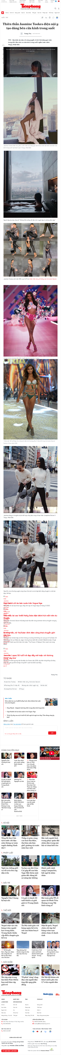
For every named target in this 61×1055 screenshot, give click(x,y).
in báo (49, 17)
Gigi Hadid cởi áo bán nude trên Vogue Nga (22, 603)
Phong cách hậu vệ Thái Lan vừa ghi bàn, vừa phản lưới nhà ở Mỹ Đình (32, 764)
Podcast (40, 999)
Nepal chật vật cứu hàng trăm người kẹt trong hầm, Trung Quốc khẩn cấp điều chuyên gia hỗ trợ (10, 931)
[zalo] (46, 1031)
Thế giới (34, 12)
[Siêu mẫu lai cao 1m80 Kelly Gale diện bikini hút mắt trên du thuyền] (51, 702)
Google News (57, 17)
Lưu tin (3, 54)
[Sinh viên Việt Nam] (48, 994)
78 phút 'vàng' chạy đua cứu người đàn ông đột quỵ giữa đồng (29, 981)
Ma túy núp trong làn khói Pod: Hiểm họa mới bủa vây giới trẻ (9, 981)
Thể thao (51, 12)
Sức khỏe (28, 12)
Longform (4, 1002)
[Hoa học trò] (58, 994)
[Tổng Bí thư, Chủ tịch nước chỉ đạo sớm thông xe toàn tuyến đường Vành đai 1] (10, 830)
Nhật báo (16, 999)
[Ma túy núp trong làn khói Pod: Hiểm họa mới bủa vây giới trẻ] (10, 970)
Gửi (52, 733)
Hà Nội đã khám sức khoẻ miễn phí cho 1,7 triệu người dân (50, 979)
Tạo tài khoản (17, 724)
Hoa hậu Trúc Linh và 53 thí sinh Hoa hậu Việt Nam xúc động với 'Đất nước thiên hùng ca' (31, 784)
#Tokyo (21, 689)
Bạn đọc (39, 1012)
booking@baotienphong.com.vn (42, 1023)
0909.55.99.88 (38, 1021)
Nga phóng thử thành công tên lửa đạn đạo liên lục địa (23, 952)
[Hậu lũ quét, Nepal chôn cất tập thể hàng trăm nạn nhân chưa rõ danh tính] (50, 918)
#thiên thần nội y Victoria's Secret (29, 682)
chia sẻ (42, 17)
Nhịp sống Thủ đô (29, 1015)
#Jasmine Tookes (10, 682)
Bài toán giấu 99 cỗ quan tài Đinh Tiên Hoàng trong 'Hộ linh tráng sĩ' (6, 804)
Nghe (3, 45)
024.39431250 (7, 1023)
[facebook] (56, 1)
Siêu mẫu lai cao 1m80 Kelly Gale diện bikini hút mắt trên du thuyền (23, 702)
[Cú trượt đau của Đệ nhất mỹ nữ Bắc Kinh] (32, 796)
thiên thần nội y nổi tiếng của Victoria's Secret (43, 279)
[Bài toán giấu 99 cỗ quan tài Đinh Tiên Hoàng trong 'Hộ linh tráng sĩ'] (6, 796)
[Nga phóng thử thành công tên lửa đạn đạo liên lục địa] (23, 944)
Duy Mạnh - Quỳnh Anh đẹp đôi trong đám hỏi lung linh (25, 708)
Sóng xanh (17, 12)
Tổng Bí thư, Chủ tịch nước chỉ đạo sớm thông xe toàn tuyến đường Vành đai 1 (9, 843)
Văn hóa (27, 1010)
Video (3, 999)
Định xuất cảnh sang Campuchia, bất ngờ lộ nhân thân (49, 872)
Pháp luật (45, 12)
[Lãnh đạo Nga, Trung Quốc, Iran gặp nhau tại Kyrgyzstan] (53, 944)
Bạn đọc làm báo (11, 1051)
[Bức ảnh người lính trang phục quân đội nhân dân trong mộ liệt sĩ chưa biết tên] (50, 830)
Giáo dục (3, 1012)
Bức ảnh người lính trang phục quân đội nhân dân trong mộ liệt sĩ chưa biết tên (50, 842)
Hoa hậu (27, 1012)
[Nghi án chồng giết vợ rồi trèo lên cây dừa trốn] (10, 860)
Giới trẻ (39, 12)
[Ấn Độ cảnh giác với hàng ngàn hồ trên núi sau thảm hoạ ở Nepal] (30, 918)
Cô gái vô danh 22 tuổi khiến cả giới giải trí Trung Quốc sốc (6, 783)
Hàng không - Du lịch (6, 1015)
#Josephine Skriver (10, 689)
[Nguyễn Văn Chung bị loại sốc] (6, 756)
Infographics (17, 1002)
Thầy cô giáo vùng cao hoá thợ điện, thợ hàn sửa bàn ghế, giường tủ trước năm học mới (30, 843)
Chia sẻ (3, 49)
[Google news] (51, 1031)
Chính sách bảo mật (15, 1037)
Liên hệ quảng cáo (38, 1019)
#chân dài (44, 685)
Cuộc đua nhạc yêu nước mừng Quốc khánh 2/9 (19, 763)
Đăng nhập (6, 724)
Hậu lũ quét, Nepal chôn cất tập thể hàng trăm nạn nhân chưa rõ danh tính (49, 930)
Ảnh (26, 999)
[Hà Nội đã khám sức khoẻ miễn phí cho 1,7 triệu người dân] (50, 970)
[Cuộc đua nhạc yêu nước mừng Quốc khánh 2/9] (19, 756)
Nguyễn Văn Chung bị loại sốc (5, 762)
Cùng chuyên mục (10, 750)
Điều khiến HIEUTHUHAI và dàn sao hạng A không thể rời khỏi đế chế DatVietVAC (19, 805)
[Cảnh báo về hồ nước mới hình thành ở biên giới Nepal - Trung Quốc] (38, 944)
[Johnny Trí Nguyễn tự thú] (19, 775)
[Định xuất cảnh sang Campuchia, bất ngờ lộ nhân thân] (50, 860)
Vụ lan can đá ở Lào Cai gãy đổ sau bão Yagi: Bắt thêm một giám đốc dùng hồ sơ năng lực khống (29, 873)
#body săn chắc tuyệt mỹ (30, 685)
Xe (14, 1010)
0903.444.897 (7, 1031)
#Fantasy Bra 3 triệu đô (11, 685)
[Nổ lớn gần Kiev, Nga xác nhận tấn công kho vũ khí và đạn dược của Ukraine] (7, 944)
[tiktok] (42, 1032)
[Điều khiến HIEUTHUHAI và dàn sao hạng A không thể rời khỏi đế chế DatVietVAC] (19, 796)
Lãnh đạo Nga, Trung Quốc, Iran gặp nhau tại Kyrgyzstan (53, 952)
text (46, 17)
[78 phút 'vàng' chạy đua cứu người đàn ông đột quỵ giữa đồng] (30, 970)
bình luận (53, 17)
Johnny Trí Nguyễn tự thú (19, 780)
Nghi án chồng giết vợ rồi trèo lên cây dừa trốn (9, 870)
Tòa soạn (4, 1019)
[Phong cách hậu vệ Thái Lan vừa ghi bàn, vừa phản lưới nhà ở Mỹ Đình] (32, 756)
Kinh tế (12, 12)
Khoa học (15, 1012)
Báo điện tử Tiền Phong (31, 6)
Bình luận (3, 58)
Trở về (3, 63)
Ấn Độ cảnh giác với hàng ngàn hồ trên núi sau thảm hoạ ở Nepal (30, 929)
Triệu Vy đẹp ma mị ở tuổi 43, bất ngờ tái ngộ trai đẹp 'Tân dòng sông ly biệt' (30, 716)
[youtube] (59, 1)
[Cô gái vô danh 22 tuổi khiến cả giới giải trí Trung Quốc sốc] (6, 775)
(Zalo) (44, 1021)
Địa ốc (23, 12)
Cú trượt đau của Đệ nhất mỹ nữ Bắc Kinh (31, 803)
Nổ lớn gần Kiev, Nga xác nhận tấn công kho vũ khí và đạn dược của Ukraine (7, 953)
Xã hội (7, 12)
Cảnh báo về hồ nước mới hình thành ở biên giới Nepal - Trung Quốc (37, 953)
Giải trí (5, 17)
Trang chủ (2, 12)
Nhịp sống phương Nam (43, 1015)
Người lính (57, 12)
